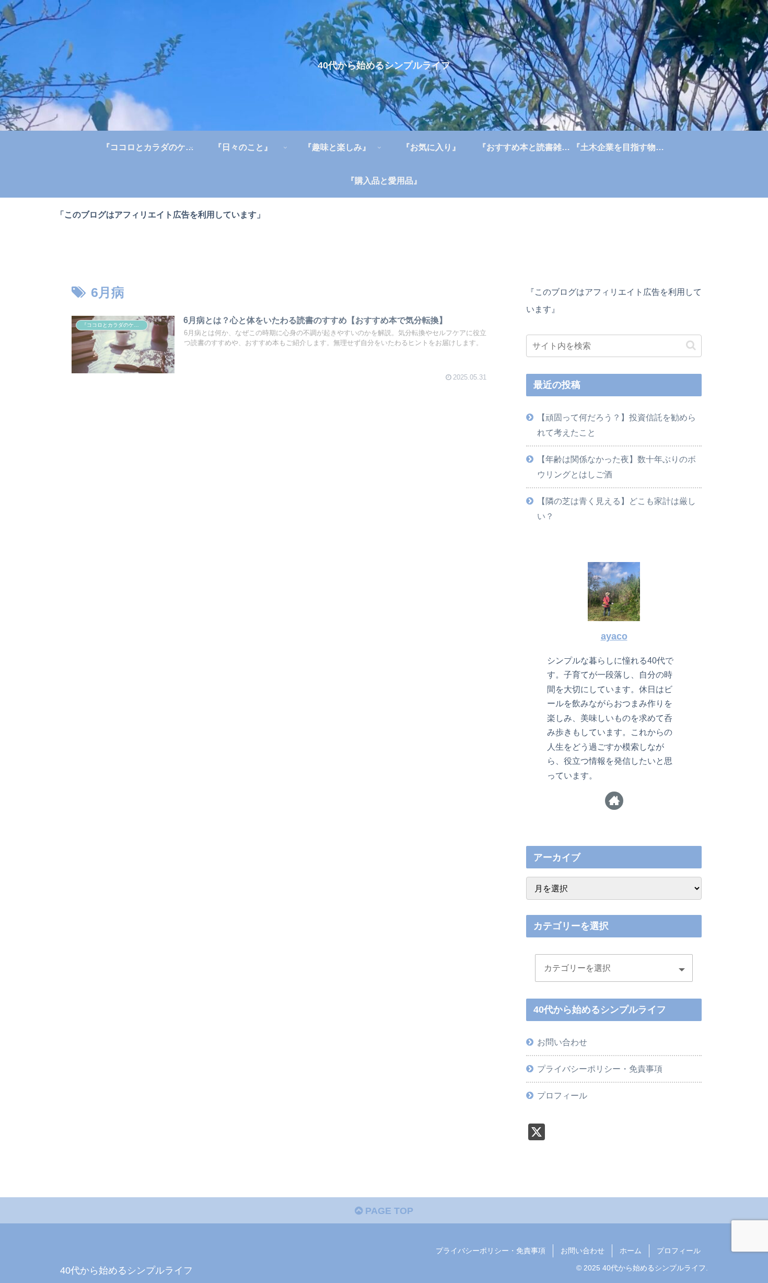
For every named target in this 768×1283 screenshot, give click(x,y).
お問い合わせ (562, 1042)
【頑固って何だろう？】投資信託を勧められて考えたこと (616, 425)
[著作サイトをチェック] (614, 801)
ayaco (614, 636)
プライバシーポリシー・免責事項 (599, 1068)
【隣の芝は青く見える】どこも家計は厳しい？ (616, 508)
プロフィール (562, 1095)
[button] (691, 345)
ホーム (631, 1250)
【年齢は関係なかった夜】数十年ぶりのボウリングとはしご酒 (616, 466)
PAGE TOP (388, 1211)
